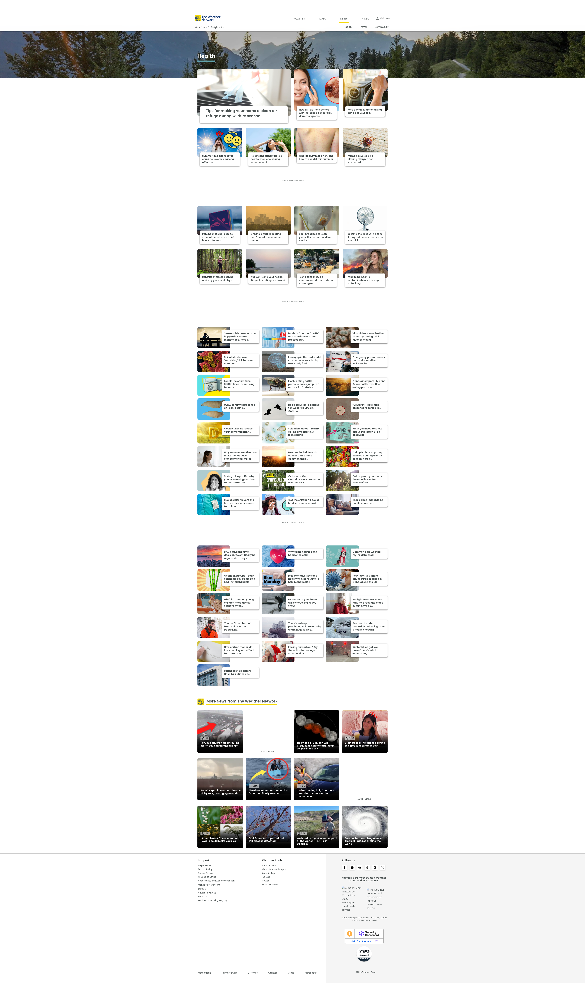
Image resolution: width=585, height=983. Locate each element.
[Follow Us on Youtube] (360, 868)
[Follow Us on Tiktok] (367, 868)
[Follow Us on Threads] (375, 868)
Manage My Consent (209, 884)
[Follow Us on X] (382, 868)
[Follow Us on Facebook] (344, 868)
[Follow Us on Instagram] (352, 868)
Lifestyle (214, 27)
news (204, 27)
